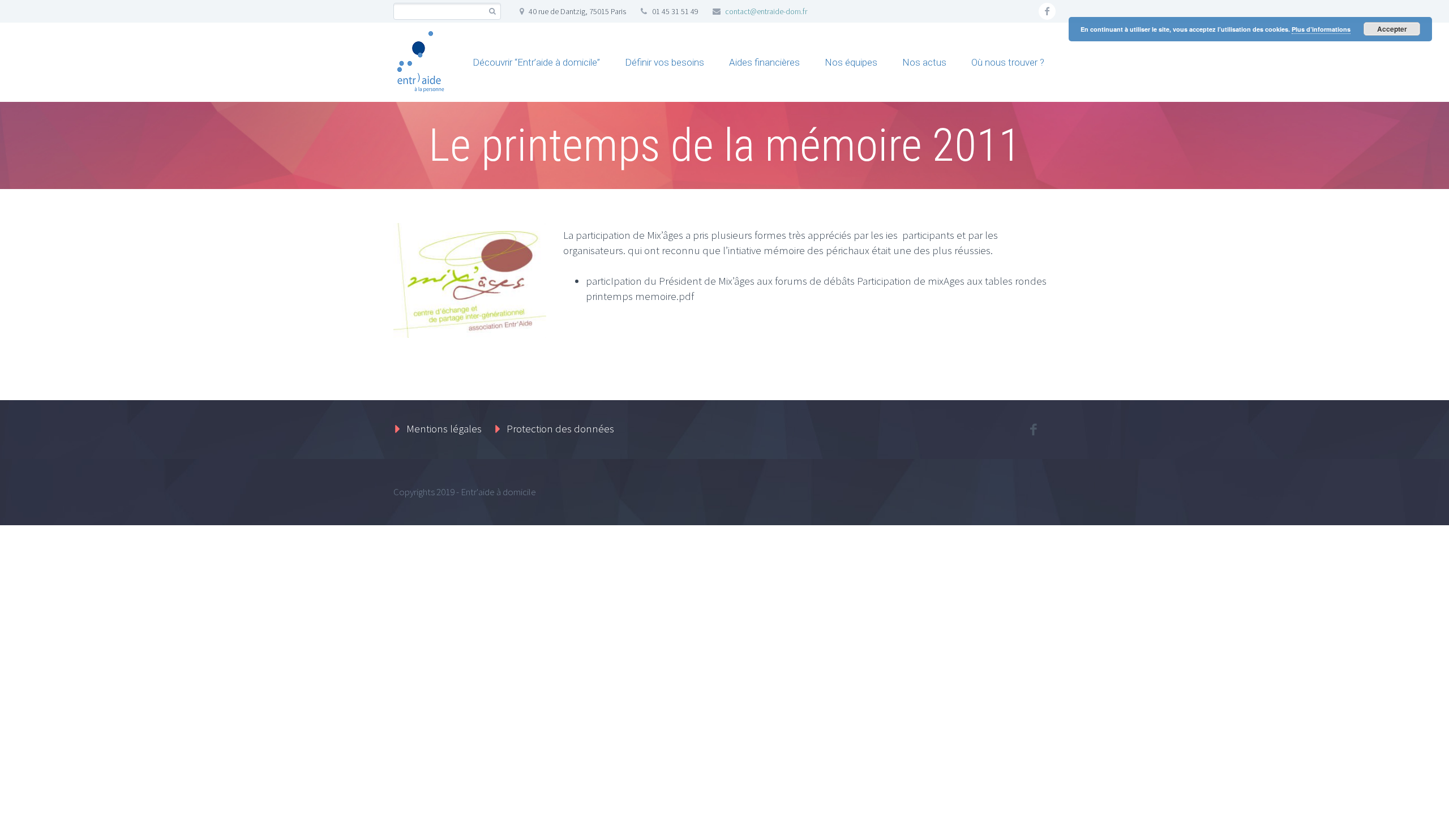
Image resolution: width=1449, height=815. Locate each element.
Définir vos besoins (664, 62)
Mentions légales (444, 428)
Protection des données (560, 428)
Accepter (1392, 29)
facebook (1047, 11)
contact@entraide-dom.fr (766, 11)
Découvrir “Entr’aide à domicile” (536, 62)
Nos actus (924, 62)
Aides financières (764, 62)
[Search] (492, 11)
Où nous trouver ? (1007, 62)
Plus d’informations (1321, 29)
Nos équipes (851, 62)
